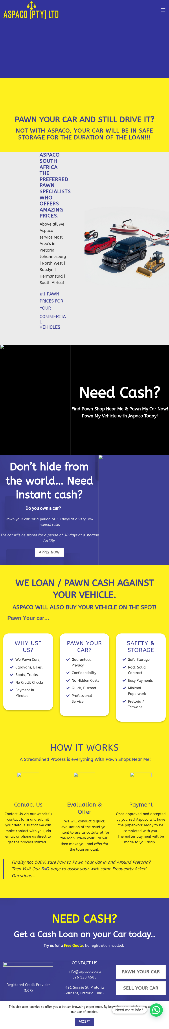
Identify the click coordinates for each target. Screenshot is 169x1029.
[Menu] (163, 9)
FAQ (45, 858)
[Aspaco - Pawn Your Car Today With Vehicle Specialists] (35, 10)
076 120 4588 (84, 967)
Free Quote (73, 935)
